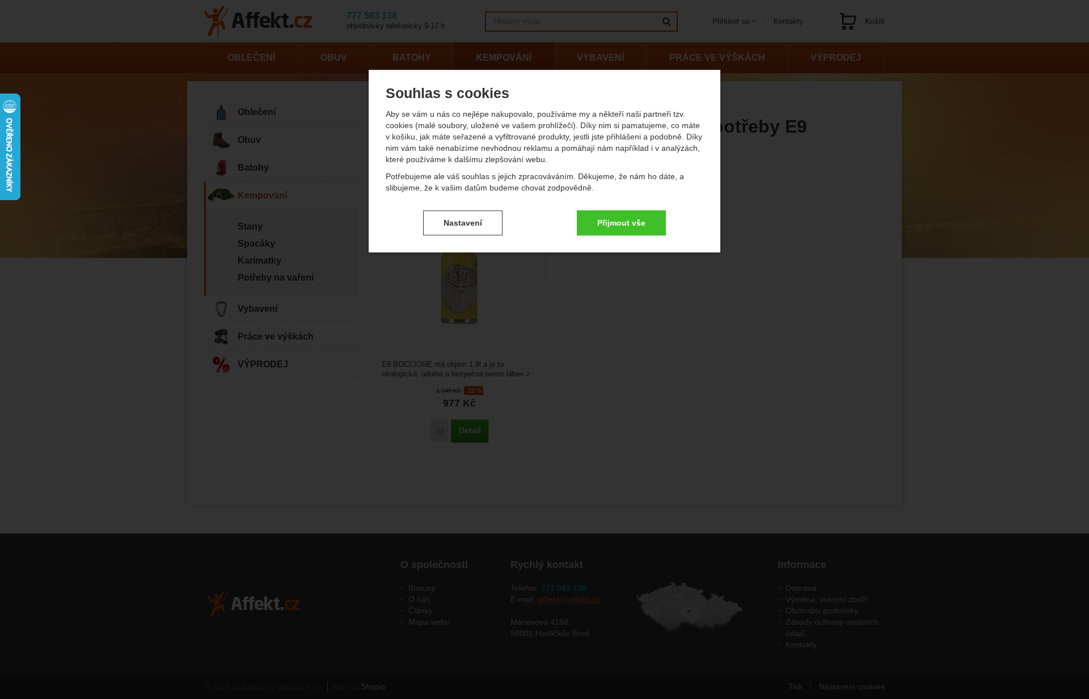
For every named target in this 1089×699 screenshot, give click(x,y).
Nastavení (463, 222)
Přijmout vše (621, 222)
